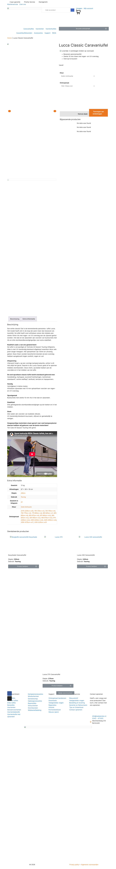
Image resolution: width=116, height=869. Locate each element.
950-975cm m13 (46, 518)
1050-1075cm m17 (27, 522)
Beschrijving (14, 319)
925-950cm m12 (35, 518)
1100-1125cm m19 (40, 522)
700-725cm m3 (39, 511)
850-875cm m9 (34, 515)
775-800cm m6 (37, 513)
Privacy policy (74, 864)
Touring (23, 497)
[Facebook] (9, 693)
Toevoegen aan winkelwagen (98, 113)
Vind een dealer (83, 114)
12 (21, 502)
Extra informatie (29, 319)
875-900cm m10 (45, 515)
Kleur (62, 73)
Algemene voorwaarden (89, 864)
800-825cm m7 (48, 513)
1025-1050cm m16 (50, 520)
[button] (84, 29)
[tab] (14, 319)
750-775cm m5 (26, 513)
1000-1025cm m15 (36, 520)
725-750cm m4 (50, 511)
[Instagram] (9, 698)
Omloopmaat (64, 83)
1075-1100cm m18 (27, 511)
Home (9, 38)
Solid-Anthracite (26, 507)
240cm (23, 493)
